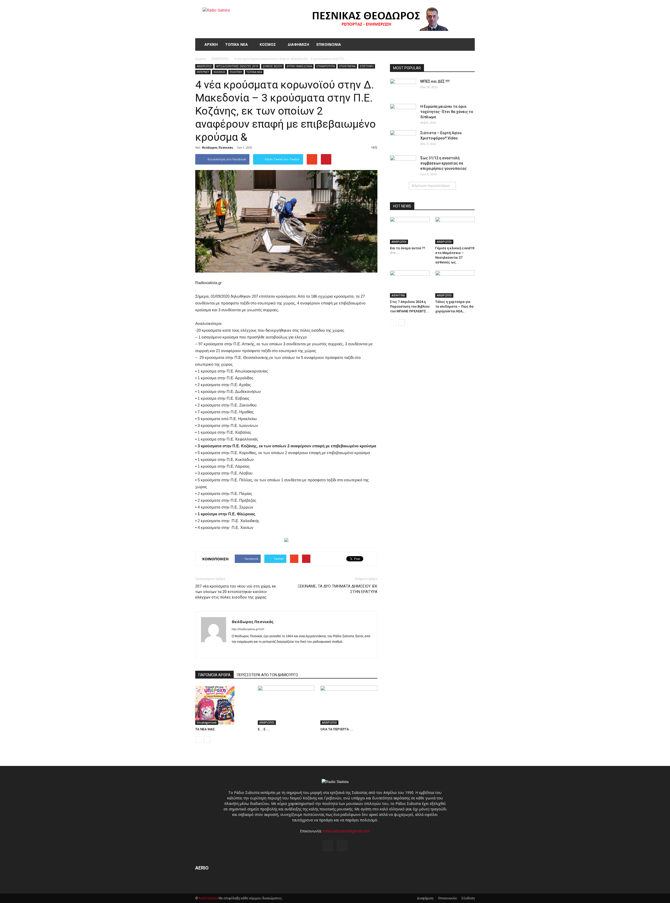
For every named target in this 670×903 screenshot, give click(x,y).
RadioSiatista (208, 898)
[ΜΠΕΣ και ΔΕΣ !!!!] (403, 88)
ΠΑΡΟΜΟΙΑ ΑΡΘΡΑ (214, 675)
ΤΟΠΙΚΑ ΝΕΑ (236, 44)
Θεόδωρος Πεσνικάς (217, 147)
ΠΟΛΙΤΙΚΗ (236, 72)
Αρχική (200, 59)
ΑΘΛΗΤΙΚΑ (398, 295)
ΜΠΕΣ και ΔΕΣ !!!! (435, 81)
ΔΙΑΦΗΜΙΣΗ (298, 44)
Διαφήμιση (425, 898)
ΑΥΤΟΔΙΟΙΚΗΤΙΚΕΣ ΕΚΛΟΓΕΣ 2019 (237, 66)
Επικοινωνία (447, 898)
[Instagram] (245, 650)
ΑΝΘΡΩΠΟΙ (204, 66)
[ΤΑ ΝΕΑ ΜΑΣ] (223, 705)
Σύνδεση (468, 898)
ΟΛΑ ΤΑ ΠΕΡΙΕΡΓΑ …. (336, 729)
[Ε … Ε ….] (286, 705)
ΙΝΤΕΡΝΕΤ (203, 72)
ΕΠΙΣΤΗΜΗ (366, 66)
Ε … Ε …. (264, 729)
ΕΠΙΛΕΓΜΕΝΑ (347, 66)
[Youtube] (254, 650)
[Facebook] (236, 650)
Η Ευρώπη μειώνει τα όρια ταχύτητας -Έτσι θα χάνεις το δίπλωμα (446, 111)
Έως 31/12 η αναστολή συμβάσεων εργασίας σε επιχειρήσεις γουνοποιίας (443, 163)
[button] (468, 44)
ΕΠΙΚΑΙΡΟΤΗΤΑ (325, 66)
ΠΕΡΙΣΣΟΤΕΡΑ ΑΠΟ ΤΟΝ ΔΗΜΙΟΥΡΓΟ (267, 675)
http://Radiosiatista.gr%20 (248, 629)
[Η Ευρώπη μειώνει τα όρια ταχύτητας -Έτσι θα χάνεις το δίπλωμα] (403, 113)
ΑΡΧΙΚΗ (211, 44)
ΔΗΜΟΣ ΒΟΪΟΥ (272, 66)
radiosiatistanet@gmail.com (346, 830)
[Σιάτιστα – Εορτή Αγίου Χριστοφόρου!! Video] (403, 139)
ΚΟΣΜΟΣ (268, 44)
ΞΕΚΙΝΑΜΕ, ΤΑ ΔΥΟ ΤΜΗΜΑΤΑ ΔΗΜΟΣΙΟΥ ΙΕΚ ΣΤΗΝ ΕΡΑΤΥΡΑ (337, 589)
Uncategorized (206, 722)
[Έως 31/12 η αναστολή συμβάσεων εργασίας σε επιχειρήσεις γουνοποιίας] (403, 164)
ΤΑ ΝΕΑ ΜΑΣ (205, 729)
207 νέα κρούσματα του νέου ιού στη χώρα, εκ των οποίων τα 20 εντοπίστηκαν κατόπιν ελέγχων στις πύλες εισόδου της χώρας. (235, 592)
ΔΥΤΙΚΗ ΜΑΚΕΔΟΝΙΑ (299, 66)
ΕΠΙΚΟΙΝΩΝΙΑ (328, 44)
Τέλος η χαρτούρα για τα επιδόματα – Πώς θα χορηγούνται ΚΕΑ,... (454, 306)
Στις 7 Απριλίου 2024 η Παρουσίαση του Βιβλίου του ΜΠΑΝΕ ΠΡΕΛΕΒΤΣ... (409, 306)
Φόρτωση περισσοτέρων (431, 185)
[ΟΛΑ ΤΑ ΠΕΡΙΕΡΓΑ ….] (348, 705)
